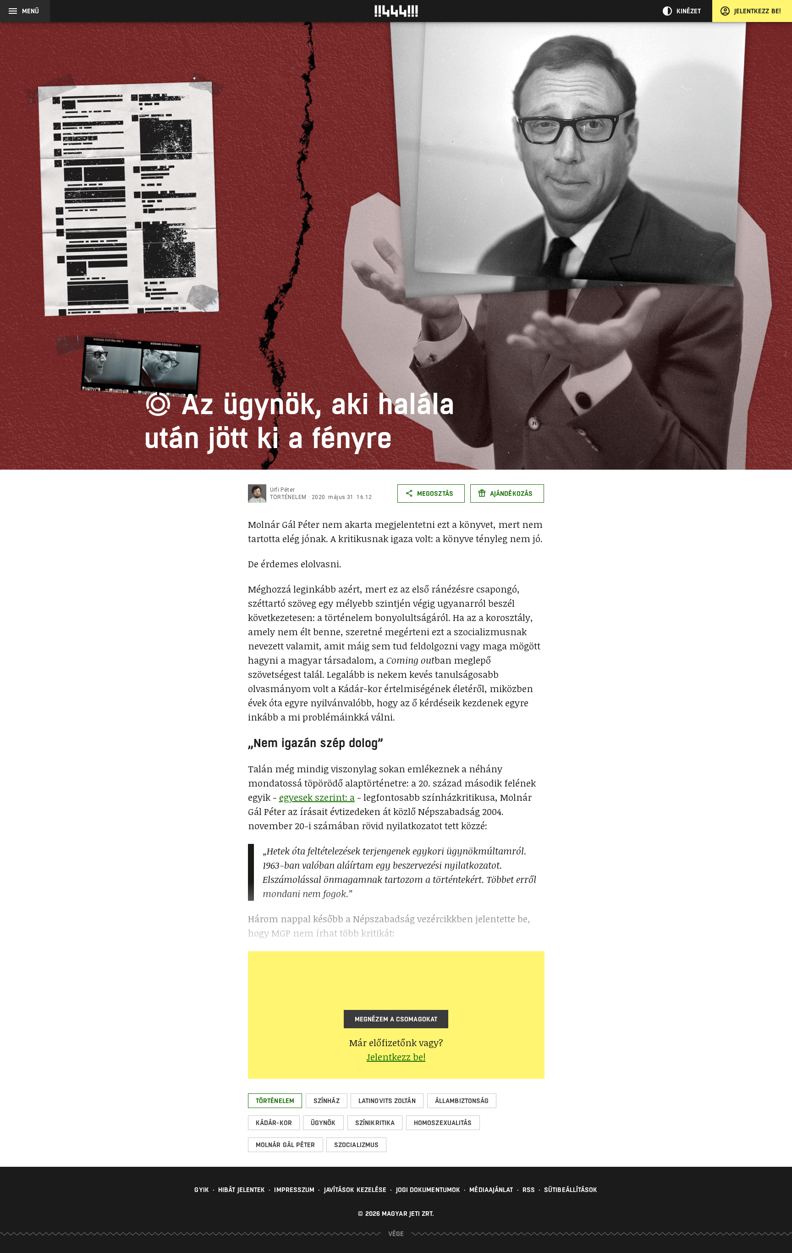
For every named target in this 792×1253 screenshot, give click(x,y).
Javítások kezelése (355, 1189)
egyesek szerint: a (317, 797)
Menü (30, 11)
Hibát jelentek (241, 1189)
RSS (528, 1189)
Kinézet (688, 11)
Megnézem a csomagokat (396, 1019)
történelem (288, 497)
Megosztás (435, 493)
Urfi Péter (282, 490)
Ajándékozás (511, 493)
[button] (275, 1100)
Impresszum (294, 1189)
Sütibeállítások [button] (571, 1189)
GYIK (201, 1189)
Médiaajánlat (491, 1189)
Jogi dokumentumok (428, 1189)
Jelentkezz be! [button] (396, 1056)
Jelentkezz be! (757, 11)
